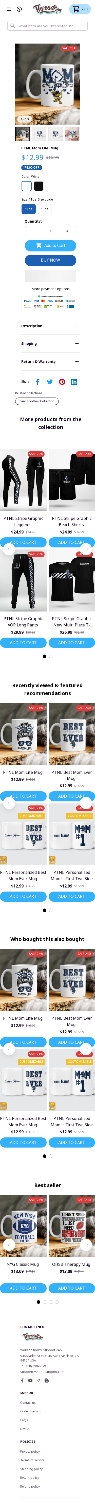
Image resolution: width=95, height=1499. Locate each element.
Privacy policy (30, 1451)
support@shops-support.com (42, 1372)
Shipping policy (31, 1469)
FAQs (24, 1420)
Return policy (29, 1477)
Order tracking (31, 1411)
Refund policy (30, 1486)
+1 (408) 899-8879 (33, 1366)
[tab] (44, 656)
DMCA (24, 1429)
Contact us (28, 1403)
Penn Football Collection (37, 401)
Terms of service (32, 1460)
